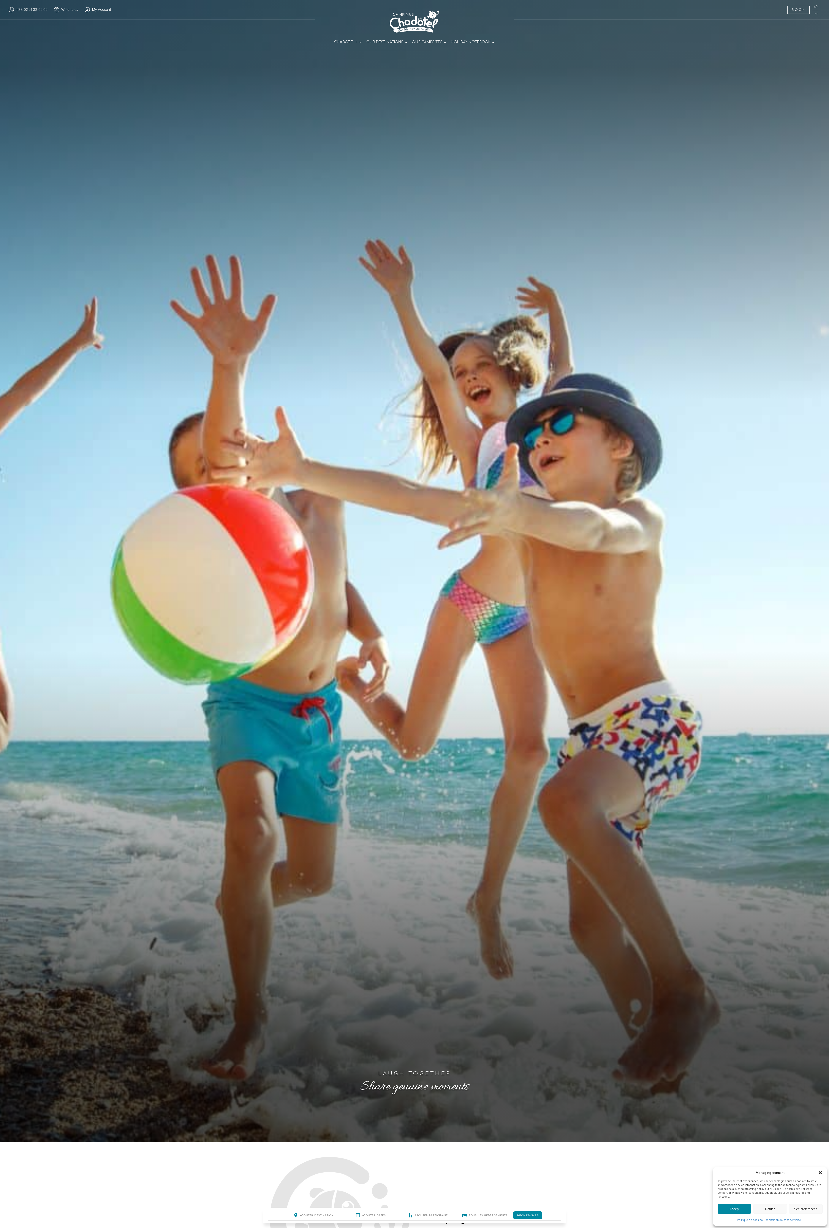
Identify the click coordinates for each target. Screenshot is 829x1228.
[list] (414, 571)
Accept (734, 1209)
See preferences (805, 1209)
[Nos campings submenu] (444, 41)
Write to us (69, 9)
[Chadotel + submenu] (360, 41)
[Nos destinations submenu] (406, 41)
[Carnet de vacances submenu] (493, 41)
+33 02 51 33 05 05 (31, 9)
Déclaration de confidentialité (783, 1220)
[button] (820, 1173)
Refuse (770, 1209)
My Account (101, 9)
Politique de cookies (750, 1220)
